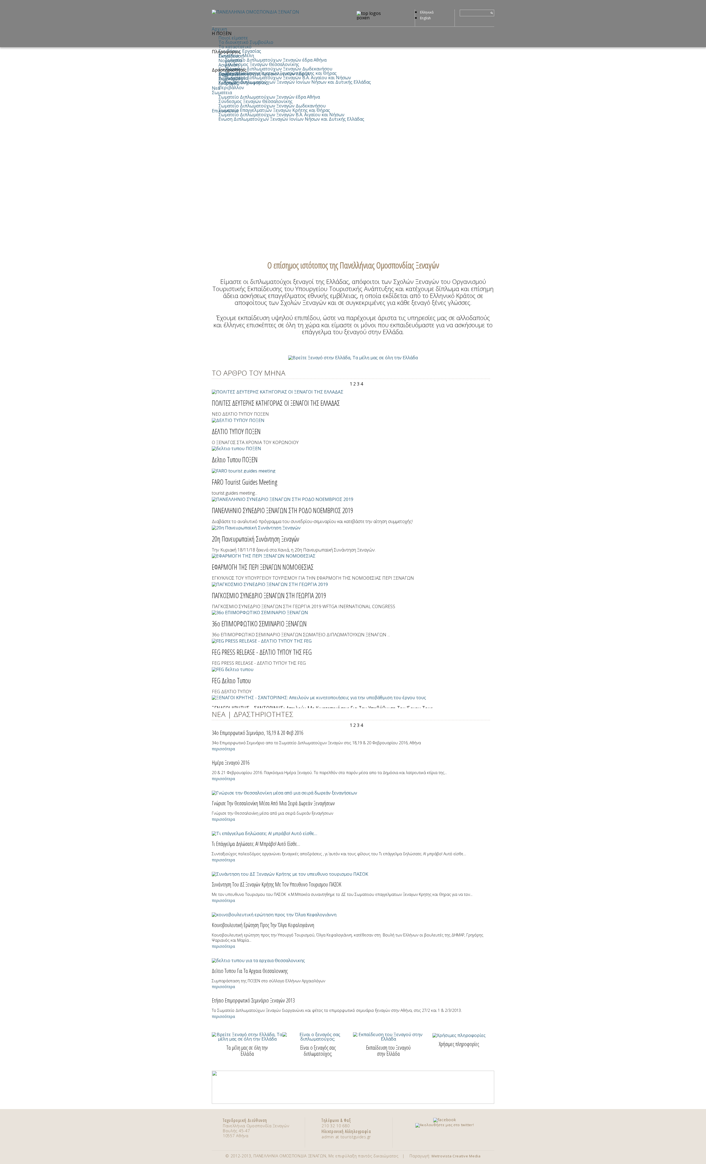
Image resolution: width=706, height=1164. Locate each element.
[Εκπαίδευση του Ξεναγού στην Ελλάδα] (388, 1039)
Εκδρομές (228, 83)
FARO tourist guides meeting (244, 482)
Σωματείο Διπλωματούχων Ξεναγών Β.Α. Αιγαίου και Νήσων (288, 78)
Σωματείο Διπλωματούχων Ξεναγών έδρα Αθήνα (276, 60)
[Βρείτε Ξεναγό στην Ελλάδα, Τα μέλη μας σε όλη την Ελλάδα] (353, 358)
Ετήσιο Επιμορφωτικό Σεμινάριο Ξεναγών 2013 (253, 1000)
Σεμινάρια (229, 79)
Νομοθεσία (230, 60)
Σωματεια (222, 92)
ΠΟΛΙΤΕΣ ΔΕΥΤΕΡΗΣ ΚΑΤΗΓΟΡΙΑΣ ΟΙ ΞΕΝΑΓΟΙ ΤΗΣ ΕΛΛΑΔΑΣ (276, 403)
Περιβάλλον (231, 88)
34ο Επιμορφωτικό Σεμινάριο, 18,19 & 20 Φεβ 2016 (257, 733)
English (425, 18)
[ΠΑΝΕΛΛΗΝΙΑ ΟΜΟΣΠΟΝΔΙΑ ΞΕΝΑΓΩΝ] (274, 12)
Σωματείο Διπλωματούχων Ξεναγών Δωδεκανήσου (278, 69)
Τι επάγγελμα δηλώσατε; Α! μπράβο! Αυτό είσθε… (256, 844)
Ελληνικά (427, 12)
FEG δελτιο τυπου (231, 680)
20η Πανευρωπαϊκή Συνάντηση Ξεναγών (255, 538)
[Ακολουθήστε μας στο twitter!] (444, 1124)
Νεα (216, 88)
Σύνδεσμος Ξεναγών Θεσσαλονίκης (262, 64)
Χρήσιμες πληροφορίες (242, 83)
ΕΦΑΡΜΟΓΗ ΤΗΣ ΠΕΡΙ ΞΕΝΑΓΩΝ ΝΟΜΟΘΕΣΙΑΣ (263, 567)
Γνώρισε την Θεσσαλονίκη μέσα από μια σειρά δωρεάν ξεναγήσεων (273, 803)
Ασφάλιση (228, 65)
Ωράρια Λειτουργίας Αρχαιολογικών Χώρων (264, 74)
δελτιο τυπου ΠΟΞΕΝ (235, 459)
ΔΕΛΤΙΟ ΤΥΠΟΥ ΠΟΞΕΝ (236, 431)
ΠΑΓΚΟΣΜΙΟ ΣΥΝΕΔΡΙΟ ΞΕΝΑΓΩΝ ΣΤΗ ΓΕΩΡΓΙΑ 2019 (269, 595)
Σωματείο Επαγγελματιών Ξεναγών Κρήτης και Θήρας (274, 110)
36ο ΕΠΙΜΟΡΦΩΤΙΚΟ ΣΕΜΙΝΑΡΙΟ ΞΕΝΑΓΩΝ (259, 623)
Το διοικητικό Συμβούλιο (245, 42)
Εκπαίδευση (231, 56)
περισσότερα (223, 748)
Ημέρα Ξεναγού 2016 (231, 762)
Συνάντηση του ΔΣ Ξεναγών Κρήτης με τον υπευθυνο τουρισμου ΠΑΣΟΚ (276, 884)
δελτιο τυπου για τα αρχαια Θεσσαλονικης (250, 971)
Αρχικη (219, 29)
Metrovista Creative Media (456, 1156)
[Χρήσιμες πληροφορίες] (459, 1035)
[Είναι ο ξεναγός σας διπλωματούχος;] (317, 1039)
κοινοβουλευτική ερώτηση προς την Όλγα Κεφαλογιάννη (263, 925)
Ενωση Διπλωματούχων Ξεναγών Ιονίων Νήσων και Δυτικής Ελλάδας (298, 82)
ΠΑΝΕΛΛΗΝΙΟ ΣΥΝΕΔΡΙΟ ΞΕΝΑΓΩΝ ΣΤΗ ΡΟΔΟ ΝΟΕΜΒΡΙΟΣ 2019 (282, 510)
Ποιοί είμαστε (233, 38)
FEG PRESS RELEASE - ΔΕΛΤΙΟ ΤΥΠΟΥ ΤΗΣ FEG (262, 652)
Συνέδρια (228, 74)
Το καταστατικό (235, 47)
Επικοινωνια (225, 111)
